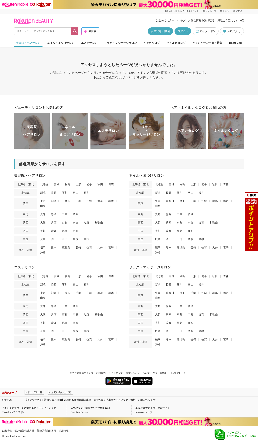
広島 (43, 239)
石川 (64, 192)
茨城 (89, 200)
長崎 (78, 247)
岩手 (89, 184)
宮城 (56, 184)
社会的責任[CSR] (46, 430)
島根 (86, 239)
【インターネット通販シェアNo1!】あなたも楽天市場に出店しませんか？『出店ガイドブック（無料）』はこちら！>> (90, 399)
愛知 (43, 214)
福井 (86, 192)
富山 (75, 192)
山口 (64, 239)
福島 (67, 184)
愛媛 (53, 230)
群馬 (100, 200)
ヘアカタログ (152, 42)
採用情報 (64, 430)
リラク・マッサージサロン (120, 42)
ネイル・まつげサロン (60, 42)
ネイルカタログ (176, 42)
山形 (78, 184)
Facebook (175, 373)
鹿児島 (66, 247)
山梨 (43, 205)
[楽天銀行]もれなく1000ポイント (182, 11)
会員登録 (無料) (160, 31)
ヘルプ (181, 20)
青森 (111, 184)
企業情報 (7, 430)
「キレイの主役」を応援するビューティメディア (29, 408)
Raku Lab (235, 42)
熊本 (53, 247)
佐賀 (89, 247)
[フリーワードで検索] (75, 31)
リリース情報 (160, 373)
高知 (75, 230)
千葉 (78, 200)
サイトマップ (116, 373)
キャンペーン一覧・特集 (207, 42)
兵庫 (53, 222)
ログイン (183, 31)
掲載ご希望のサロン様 (230, 20)
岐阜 (75, 214)
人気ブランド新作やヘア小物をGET (90, 408)
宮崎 (111, 247)
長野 (53, 192)
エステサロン (89, 42)
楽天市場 (237, 11)
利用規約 (101, 373)
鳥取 (75, 239)
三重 (64, 214)
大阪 (43, 222)
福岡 (43, 247)
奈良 (75, 222)
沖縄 (43, 252)
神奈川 (55, 200)
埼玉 (67, 200)
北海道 (44, 184)
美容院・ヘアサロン (28, 42)
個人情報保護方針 (24, 430)
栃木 (111, 200)
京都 (64, 222)
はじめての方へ (165, 20)
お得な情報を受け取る (201, 20)
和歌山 (99, 222)
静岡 (53, 214)
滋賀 (86, 222)
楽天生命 (224, 11)
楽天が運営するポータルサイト (152, 408)
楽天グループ (209, 11)
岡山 (53, 239)
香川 (43, 230)
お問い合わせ (133, 373)
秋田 (100, 184)
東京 (43, 200)
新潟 (43, 192)
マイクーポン (208, 31)
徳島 (64, 230)
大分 (100, 247)
